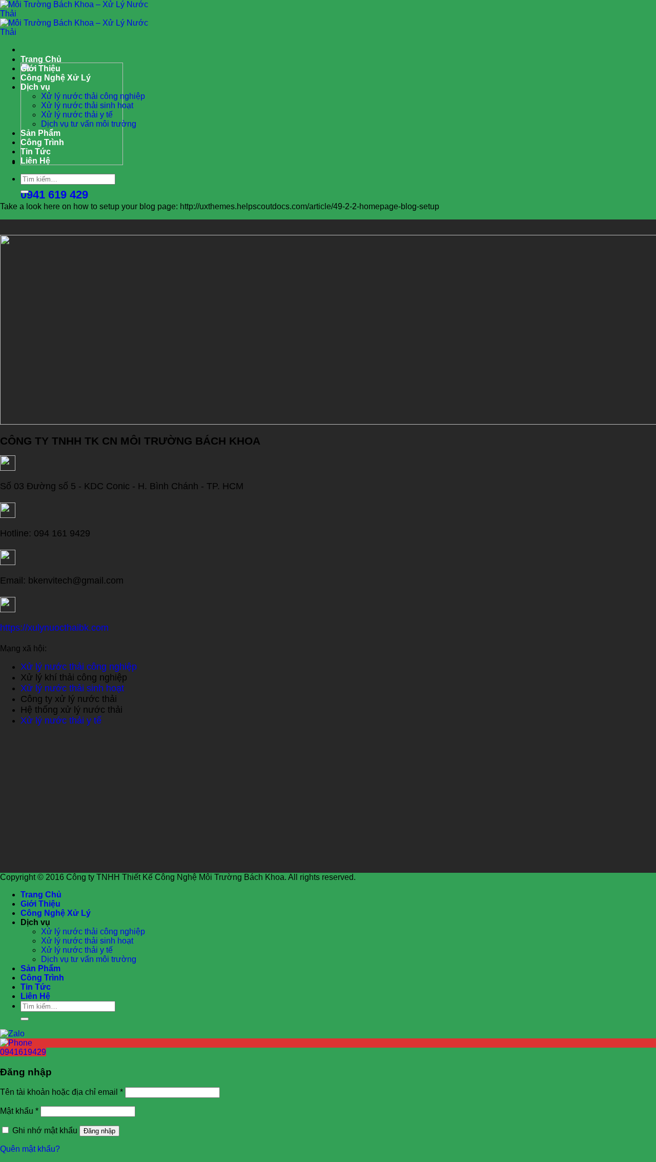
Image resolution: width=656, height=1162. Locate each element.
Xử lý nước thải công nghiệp (93, 96)
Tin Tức (35, 151)
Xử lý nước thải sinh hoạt (87, 105)
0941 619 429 (54, 194)
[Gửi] (24, 191)
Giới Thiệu (40, 68)
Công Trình (42, 142)
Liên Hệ (35, 160)
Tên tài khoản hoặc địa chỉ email (61, 1092)
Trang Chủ (40, 59)
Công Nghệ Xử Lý (55, 77)
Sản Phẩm (40, 133)
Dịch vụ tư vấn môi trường (88, 123)
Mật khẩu (19, 1111)
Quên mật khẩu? (30, 1149)
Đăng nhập (99, 1131)
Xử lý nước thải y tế (77, 114)
